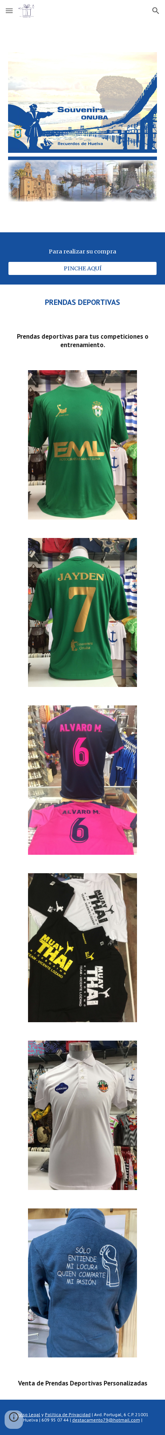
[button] (9, 10)
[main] (82, 252)
